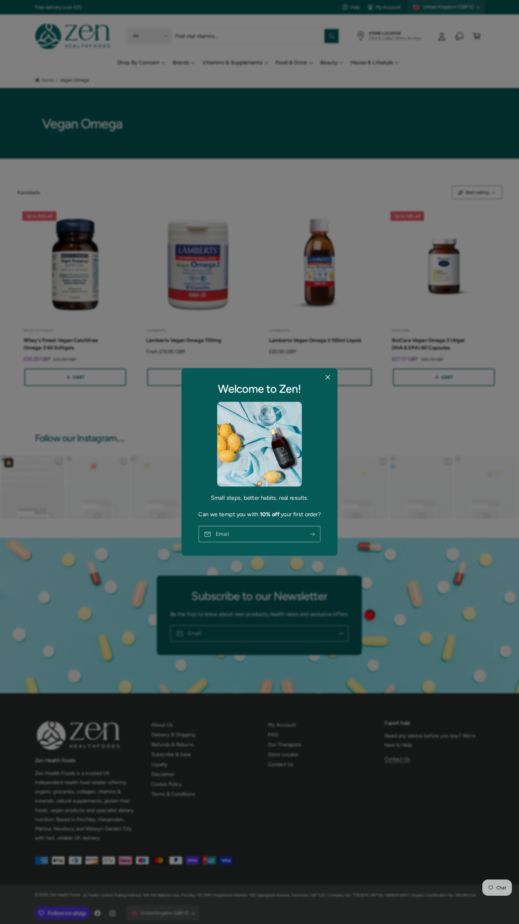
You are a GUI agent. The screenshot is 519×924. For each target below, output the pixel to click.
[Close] (327, 377)
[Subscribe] (312, 534)
